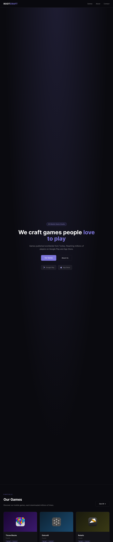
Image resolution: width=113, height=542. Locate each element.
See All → (102, 504)
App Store (66, 267)
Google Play (50, 267)
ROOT (11, 3)
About (98, 4)
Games (89, 4)
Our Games (49, 258)
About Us (65, 258)
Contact (106, 4)
